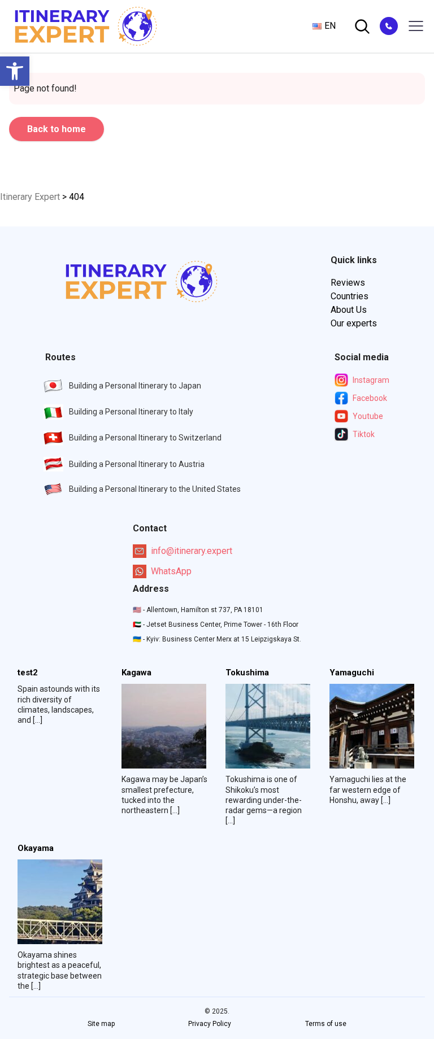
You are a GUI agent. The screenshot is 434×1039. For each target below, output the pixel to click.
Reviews (348, 282)
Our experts (354, 323)
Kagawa (136, 673)
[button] (14, 71)
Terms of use (325, 1024)
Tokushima (247, 673)
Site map (101, 1024)
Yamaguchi (351, 673)
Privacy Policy (209, 1024)
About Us (349, 309)
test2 (28, 673)
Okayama (36, 848)
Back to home (56, 129)
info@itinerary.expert (191, 550)
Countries (349, 296)
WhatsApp (171, 571)
